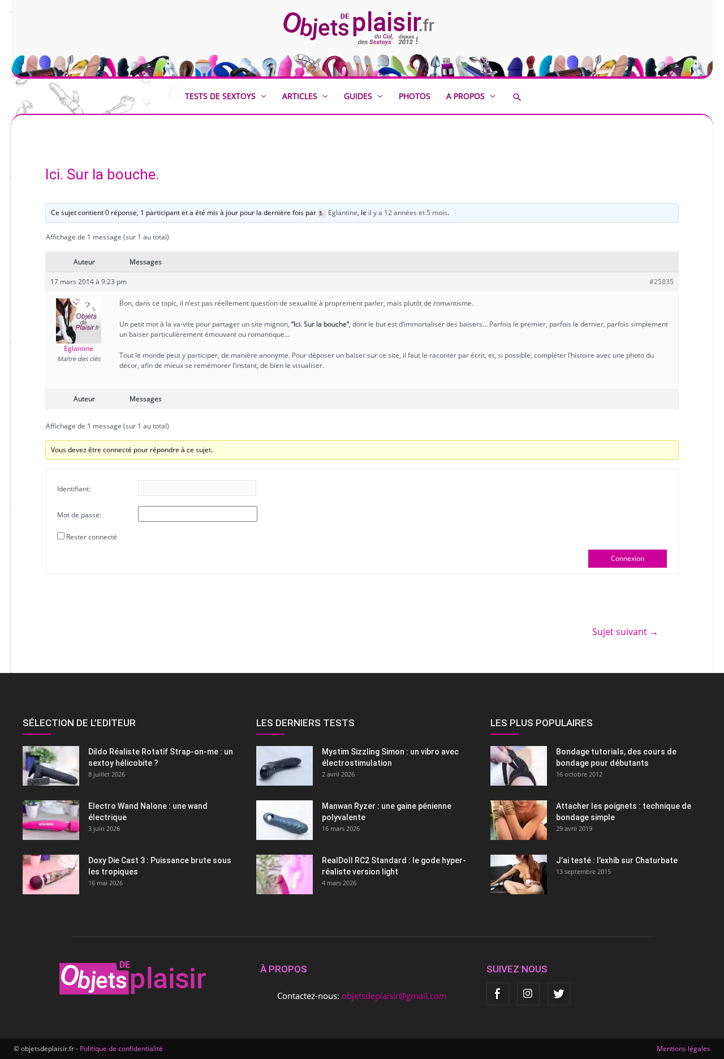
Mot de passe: (79, 515)
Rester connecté (91, 537)
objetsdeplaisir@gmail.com (394, 995)
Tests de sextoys (220, 96)
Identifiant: (73, 489)
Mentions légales (683, 1048)
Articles (299, 96)
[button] (525, 97)
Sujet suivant (625, 631)
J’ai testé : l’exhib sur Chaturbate (617, 860)
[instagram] (528, 994)
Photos (414, 96)
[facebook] (497, 994)
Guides (358, 96)
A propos (465, 96)
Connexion (627, 558)
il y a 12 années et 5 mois (407, 212)
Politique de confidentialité (121, 1048)
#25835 (661, 281)
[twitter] (559, 994)
